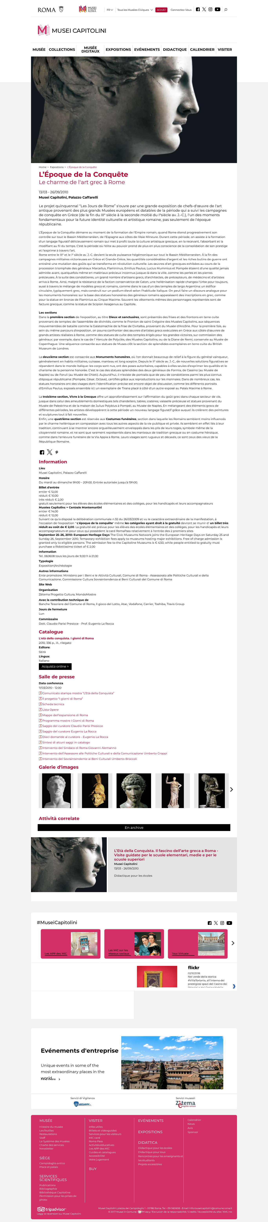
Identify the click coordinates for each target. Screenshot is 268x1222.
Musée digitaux (90, 50)
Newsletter (46, 1148)
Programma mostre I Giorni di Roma (68, 720)
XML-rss (227, 1211)
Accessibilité (97, 1155)
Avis (190, 1127)
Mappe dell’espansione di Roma (65, 715)
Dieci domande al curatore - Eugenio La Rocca (75, 737)
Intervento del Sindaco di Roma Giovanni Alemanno (79, 748)
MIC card (94, 1137)
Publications (47, 1185)
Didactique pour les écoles (155, 1147)
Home (42, 167)
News (191, 1123)
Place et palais (48, 1166)
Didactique (175, 49)
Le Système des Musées (54, 1141)
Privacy (146, 1211)
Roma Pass (96, 1141)
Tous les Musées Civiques (133, 9)
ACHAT (161, 9)
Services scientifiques (53, 1178)
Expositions (118, 49)
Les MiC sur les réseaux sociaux (118, 952)
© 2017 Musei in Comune (122, 1211)
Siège (44, 1158)
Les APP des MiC (56, 953)
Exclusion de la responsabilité (169, 1211)
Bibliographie (48, 1188)
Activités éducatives (101, 1145)
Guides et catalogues (102, 1152)
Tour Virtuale (180, 953)
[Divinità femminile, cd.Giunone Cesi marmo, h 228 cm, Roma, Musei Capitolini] (172, 790)
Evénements (147, 49)
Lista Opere (50, 709)
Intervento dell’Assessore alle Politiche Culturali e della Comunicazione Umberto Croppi (104, 753)
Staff (42, 1137)
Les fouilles (46, 1130)
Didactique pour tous (151, 1152)
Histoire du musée (51, 1126)
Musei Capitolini (79, 30)
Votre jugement (99, 1159)
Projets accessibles (150, 1164)
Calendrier (202, 49)
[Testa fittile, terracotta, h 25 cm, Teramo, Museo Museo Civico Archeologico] (95, 790)
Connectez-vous (181, 9)
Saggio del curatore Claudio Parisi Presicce (72, 726)
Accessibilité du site (209, 1211)
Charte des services (51, 1145)
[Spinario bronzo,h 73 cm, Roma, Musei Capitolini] (211, 790)
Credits (192, 1211)
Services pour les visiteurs (105, 1134)
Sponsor (193, 1132)
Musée (39, 49)
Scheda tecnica (53, 704)
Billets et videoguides (103, 1130)
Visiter (225, 49)
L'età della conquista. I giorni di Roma (66, 638)
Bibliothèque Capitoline (54, 1192)
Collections (62, 49)
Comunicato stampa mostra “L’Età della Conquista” (78, 693)
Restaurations (48, 1134)
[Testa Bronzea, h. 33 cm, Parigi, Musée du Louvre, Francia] (134, 790)
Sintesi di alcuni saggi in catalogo (66, 742)
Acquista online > (55, 666)
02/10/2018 (207, 980)
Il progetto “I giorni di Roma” (62, 698)
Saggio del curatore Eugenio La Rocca (69, 731)
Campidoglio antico (52, 1163)
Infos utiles (96, 1126)
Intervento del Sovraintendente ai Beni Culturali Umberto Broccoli (89, 759)
